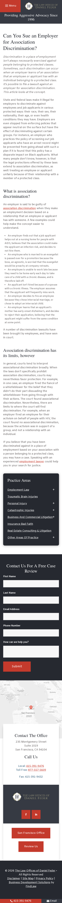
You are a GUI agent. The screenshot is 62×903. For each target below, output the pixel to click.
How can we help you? (16, 642)
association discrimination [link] (19, 208)
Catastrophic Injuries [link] (20, 510)
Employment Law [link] (18, 490)
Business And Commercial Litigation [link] (30, 517)
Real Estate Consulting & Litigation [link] (29, 531)
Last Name (9, 592)
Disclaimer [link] (13, 878)
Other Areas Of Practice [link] (22, 537)
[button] (10, 5)
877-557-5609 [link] (37, 770)
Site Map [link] (28, 878)
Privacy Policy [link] (44, 878)
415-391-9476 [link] (22, 901)
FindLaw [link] (31, 886)
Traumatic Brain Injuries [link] (22, 497)
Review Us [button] (31, 846)
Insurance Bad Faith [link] (20, 524)
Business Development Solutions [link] (29, 882)
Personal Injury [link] (17, 503)
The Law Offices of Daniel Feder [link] (35, 871)
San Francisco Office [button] (31, 833)
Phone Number (11, 625)
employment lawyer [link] (31, 461)
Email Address (11, 609)
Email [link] (53, 901)
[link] (41, 6)
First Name (9, 576)
